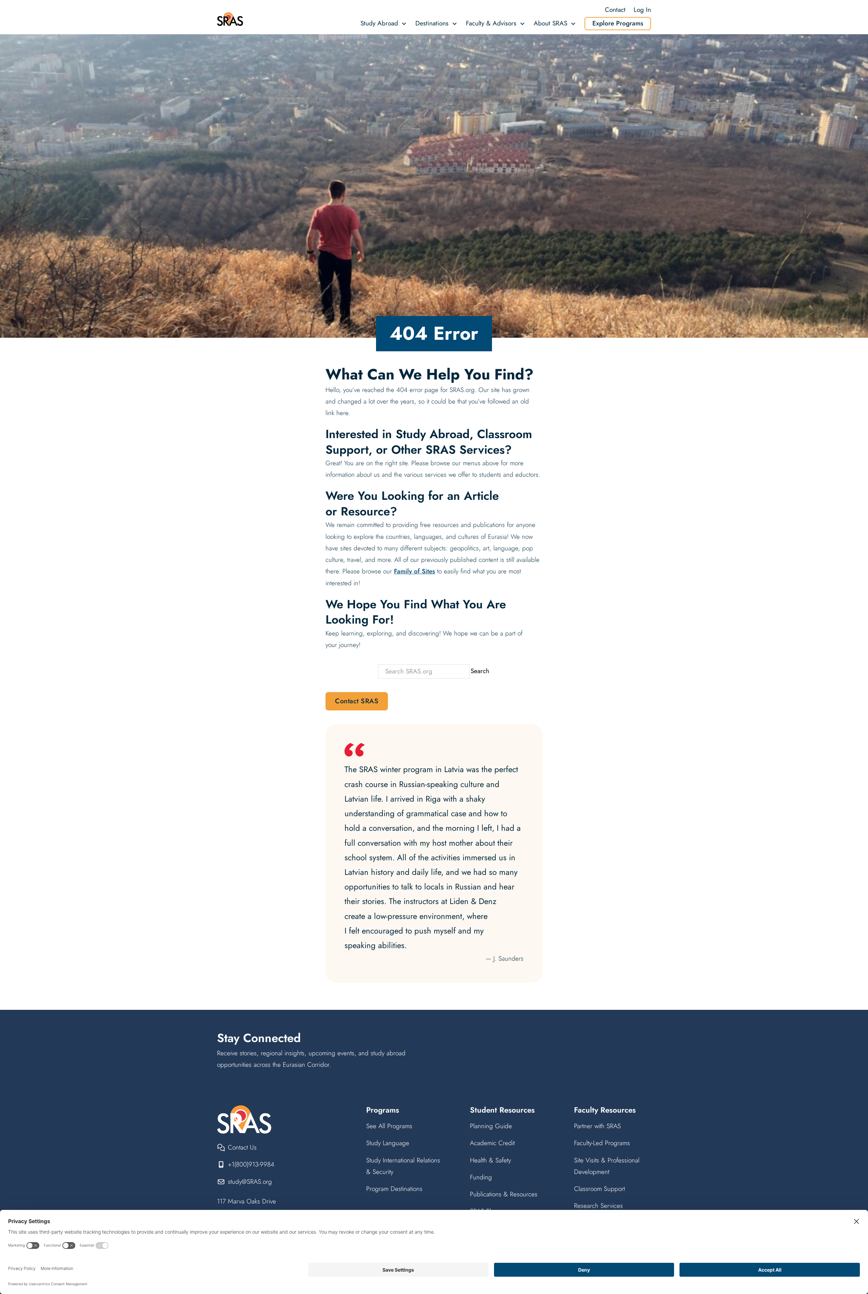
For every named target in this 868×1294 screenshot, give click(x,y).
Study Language (387, 1143)
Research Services (598, 1205)
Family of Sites (414, 571)
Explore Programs (617, 23)
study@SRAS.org (250, 1181)
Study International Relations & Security (403, 1166)
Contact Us (242, 1147)
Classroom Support (599, 1188)
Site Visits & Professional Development (606, 1166)
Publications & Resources (503, 1194)
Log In (642, 9)
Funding (481, 1177)
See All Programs (389, 1126)
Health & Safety (490, 1160)
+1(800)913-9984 (251, 1164)
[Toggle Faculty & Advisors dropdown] (522, 23)
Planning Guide (491, 1126)
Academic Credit (492, 1143)
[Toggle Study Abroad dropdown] (404, 23)
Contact (615, 9)
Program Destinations (394, 1188)
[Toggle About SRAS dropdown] (573, 23)
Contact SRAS (356, 701)
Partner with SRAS (597, 1126)
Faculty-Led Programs (602, 1143)
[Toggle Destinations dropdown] (454, 23)
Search (480, 670)
